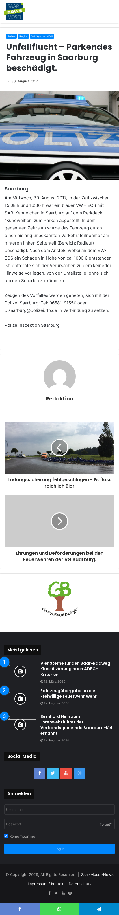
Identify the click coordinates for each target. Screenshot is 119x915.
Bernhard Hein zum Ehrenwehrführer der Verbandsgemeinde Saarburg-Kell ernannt (77, 725)
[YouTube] (66, 773)
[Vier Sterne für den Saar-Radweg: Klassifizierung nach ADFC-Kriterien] (20, 671)
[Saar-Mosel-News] (14, 11)
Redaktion (59, 398)
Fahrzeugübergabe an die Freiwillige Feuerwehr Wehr (68, 693)
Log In (59, 849)
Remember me (21, 836)
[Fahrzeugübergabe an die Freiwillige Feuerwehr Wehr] (20, 699)
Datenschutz (80, 883)
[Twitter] (53, 773)
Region (23, 36)
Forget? (106, 824)
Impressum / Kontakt (46, 883)
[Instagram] (79, 773)
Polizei (11, 36)
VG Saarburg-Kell (42, 36)
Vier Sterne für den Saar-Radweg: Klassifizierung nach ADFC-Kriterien (75, 668)
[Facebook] (39, 773)
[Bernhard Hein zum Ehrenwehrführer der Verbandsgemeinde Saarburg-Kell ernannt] (20, 725)
